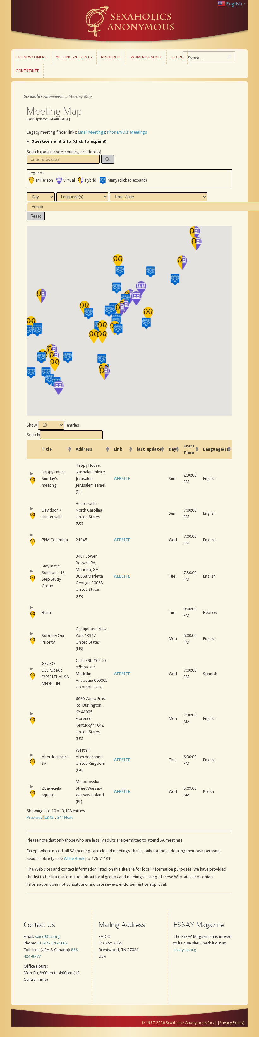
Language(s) (215, 449)
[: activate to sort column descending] (33, 449)
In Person (44, 180)
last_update (149, 449)
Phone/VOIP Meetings (127, 132)
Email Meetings (91, 132)
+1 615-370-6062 (52, 943)
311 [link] (60, 817)
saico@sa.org (47, 936)
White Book (74, 858)
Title (47, 449)
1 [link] (43, 817)
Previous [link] (34, 817)
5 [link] (52, 817)
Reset (35, 216)
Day (172, 449)
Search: (33, 434)
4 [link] (50, 817)
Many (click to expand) (127, 180)
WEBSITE (122, 478)
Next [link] (68, 817)
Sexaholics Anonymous (44, 96)
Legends (36, 173)
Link (118, 449)
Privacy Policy (231, 1023)
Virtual (69, 180)
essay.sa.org (184, 949)
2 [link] (46, 817)
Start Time (189, 449)
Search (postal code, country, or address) (64, 151)
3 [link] (48, 817)
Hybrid (90, 180)
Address (84, 449)
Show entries (53, 425)
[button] (107, 159)
